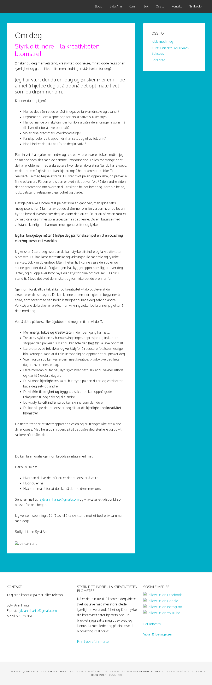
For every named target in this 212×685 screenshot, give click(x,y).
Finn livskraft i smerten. (94, 641)
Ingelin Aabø (85, 671)
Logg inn (115, 675)
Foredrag (158, 60)
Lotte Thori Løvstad (177, 671)
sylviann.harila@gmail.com (59, 499)
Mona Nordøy (115, 671)
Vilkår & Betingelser (157, 634)
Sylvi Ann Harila (38, 6)
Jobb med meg (162, 41)
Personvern (152, 624)
